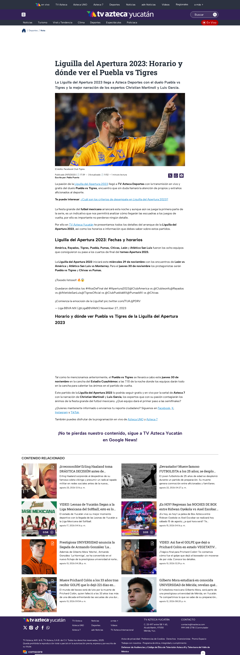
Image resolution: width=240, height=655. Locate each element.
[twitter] (25, 628)
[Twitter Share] (170, 175)
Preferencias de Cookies (153, 639)
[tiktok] (37, 628)
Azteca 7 (152, 419)
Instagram (61, 412)
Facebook (164, 408)
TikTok (75, 412)
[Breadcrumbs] (25, 30)
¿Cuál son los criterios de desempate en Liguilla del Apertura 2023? (124, 199)
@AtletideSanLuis (70, 292)
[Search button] (215, 14)
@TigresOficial (91, 292)
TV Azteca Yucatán (81, 224)
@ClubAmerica (139, 288)
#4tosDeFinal (94, 288)
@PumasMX (135, 292)
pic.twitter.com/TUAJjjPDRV (122, 301)
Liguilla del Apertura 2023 (91, 184)
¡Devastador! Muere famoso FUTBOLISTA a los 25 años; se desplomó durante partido (188, 469)
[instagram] (31, 628)
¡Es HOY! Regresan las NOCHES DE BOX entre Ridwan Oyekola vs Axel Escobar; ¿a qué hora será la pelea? (188, 507)
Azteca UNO (136, 419)
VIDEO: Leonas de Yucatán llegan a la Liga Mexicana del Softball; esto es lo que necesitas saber (87, 507)
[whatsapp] (48, 628)
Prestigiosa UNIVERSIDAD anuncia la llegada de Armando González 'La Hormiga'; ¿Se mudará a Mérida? (87, 544)
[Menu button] (36, 14)
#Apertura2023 (119, 288)
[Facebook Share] (181, 175)
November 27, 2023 (113, 308)
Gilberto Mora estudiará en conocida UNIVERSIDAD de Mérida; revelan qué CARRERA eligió (187, 582)
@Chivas (152, 292)
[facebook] (42, 628)
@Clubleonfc (161, 288)
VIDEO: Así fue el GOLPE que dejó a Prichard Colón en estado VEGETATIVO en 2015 (188, 544)
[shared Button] (176, 175)
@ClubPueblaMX (116, 292)
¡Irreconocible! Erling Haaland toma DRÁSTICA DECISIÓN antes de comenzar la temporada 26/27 (86, 469)
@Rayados (177, 288)
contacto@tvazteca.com (193, 624)
